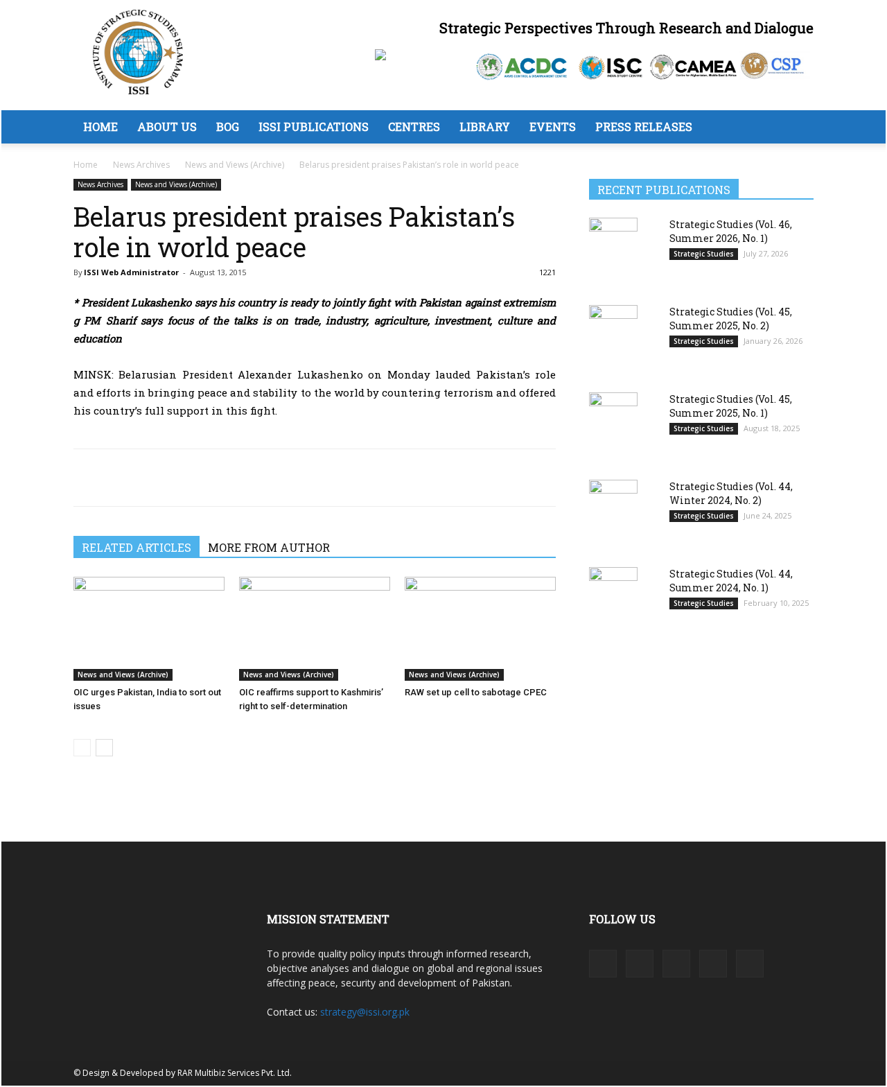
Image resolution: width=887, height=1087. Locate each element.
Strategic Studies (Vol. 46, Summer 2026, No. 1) (730, 231)
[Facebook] (87, 478)
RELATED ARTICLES (136, 547)
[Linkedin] (183, 478)
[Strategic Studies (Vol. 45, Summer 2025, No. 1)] (613, 426)
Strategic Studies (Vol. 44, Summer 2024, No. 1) (731, 580)
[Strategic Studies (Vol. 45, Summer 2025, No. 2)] (613, 338)
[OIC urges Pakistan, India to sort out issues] (149, 629)
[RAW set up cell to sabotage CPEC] (480, 629)
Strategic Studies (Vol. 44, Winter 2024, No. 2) (731, 493)
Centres (414, 126)
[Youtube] (750, 963)
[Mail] (676, 963)
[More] (215, 478)
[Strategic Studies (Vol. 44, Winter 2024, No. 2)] (613, 514)
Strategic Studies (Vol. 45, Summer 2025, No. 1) (730, 405)
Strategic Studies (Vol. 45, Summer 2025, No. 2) (730, 318)
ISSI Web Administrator (131, 272)
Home (100, 126)
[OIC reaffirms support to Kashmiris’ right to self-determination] (314, 629)
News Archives (141, 165)
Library (484, 126)
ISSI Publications (313, 126)
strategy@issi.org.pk (365, 1011)
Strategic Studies (704, 254)
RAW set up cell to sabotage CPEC (476, 692)
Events (552, 126)
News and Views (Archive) (234, 165)
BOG (227, 126)
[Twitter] (119, 478)
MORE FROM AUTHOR (269, 547)
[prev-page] (82, 747)
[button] (797, 127)
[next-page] (104, 747)
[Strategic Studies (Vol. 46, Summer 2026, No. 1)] (613, 251)
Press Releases (643, 126)
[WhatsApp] (151, 478)
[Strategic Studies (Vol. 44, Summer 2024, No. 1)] (613, 600)
